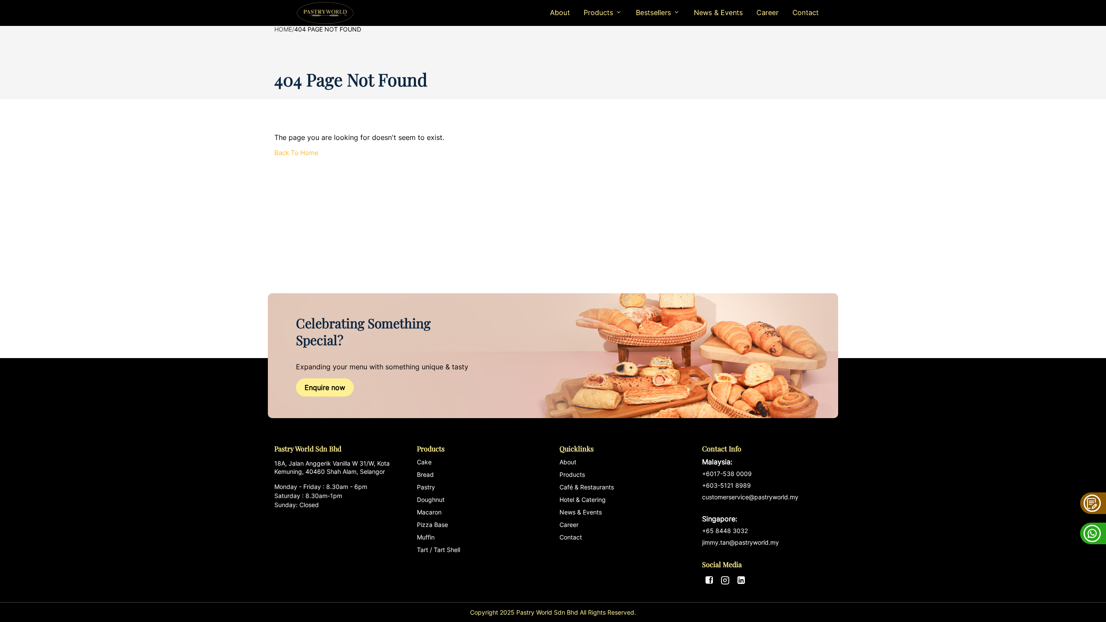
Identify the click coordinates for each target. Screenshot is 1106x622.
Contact (805, 12)
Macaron (429, 512)
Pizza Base (432, 524)
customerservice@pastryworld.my (750, 508)
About (560, 12)
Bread (425, 474)
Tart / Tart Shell (438, 549)
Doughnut (431, 499)
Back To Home (296, 153)
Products (572, 474)
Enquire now (325, 387)
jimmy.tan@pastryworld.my (740, 542)
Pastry (426, 487)
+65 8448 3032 (725, 530)
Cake (424, 462)
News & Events (718, 12)
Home (283, 29)
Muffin (426, 537)
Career (767, 12)
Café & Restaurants (586, 487)
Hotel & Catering (582, 499)
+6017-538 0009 (727, 473)
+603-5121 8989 (726, 485)
